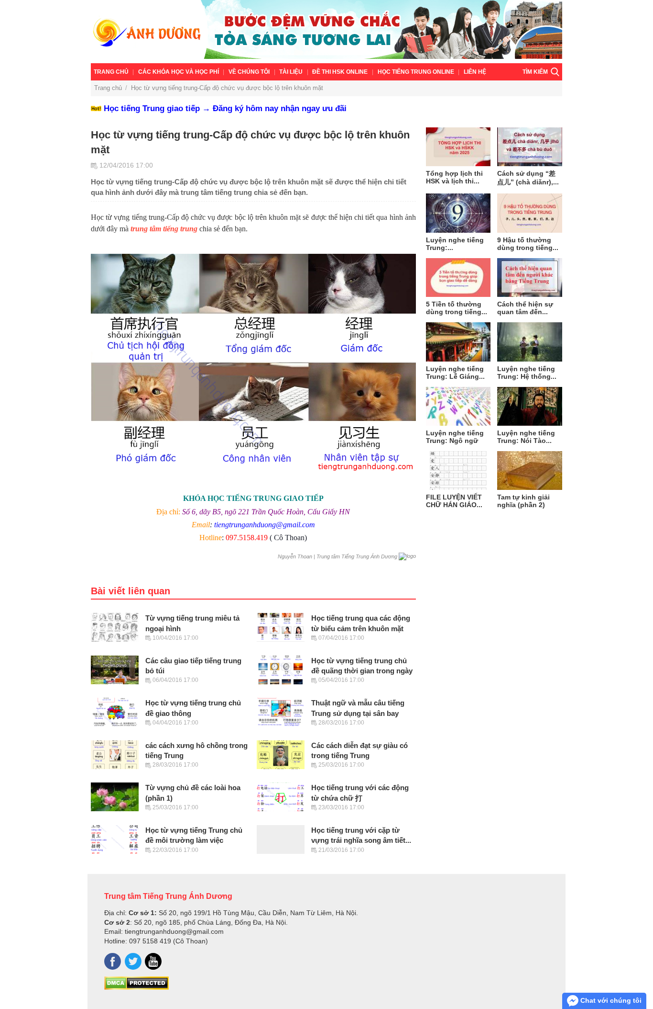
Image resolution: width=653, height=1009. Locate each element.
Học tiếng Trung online (416, 71)
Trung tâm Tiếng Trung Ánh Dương (168, 896)
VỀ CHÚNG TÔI (249, 71)
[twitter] (133, 961)
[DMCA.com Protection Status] (136, 987)
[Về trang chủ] (326, 31)
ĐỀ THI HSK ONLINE (340, 71)
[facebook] (112, 961)
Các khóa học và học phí (178, 71)
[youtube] (153, 961)
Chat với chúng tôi (610, 1000)
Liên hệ (475, 71)
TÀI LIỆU (291, 71)
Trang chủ (111, 71)
